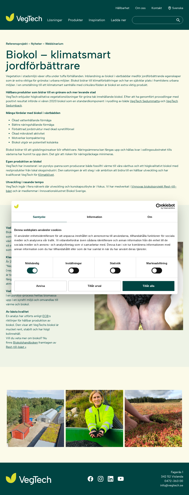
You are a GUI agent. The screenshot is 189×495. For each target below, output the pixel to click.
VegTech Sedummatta (145, 101)
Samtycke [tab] (39, 216)
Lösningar (54, 20)
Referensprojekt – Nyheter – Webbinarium (34, 43)
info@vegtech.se (171, 485)
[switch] (73, 270)
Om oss (140, 8)
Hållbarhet (122, 8)
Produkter (75, 20)
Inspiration (97, 20)
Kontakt (157, 8)
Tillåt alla (148, 285)
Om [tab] (149, 216)
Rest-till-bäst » (16, 347)
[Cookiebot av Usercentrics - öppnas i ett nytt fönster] (158, 206)
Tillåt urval (94, 285)
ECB (45, 316)
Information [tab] (94, 216)
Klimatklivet (46, 174)
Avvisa (40, 285)
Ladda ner (118, 20)
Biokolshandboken (25, 342)
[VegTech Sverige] (24, 18)
